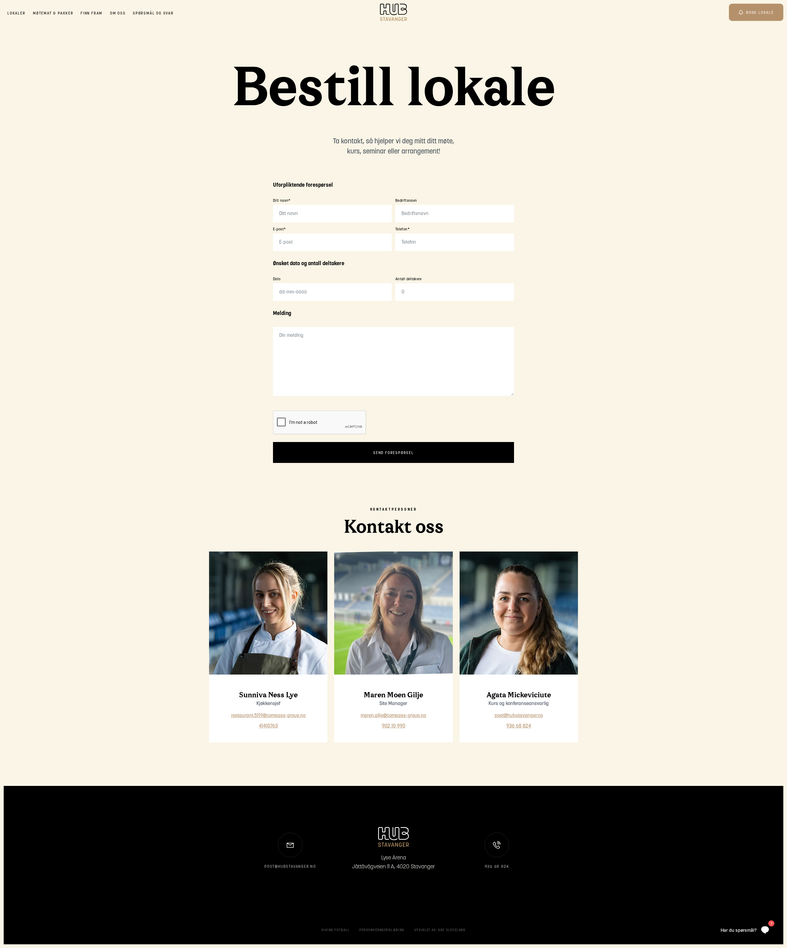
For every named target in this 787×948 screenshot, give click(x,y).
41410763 (268, 726)
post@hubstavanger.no (519, 715)
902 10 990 (393, 726)
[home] (393, 12)
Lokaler (16, 13)
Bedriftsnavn (406, 201)
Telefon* (402, 229)
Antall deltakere (408, 279)
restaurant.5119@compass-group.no (268, 715)
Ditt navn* (282, 201)
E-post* (279, 229)
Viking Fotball (336, 930)
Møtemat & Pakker (53, 13)
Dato (276, 279)
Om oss (118, 13)
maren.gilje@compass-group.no (393, 715)
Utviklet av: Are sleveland (439, 930)
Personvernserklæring (381, 930)
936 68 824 (518, 726)
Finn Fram (91, 13)
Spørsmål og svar (153, 13)
